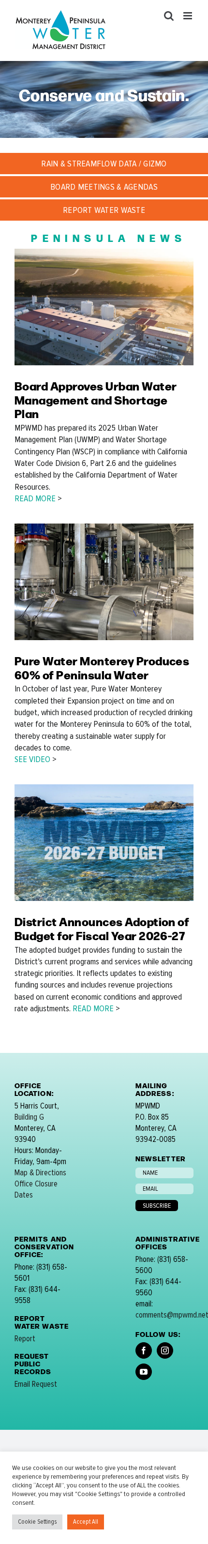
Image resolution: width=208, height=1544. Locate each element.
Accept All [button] (85, 1522)
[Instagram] (165, 1350)
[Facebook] (143, 1350)
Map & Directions (40, 1173)
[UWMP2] (104, 252)
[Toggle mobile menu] (188, 16)
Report (25, 1339)
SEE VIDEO (32, 759)
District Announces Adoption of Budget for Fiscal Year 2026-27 (102, 928)
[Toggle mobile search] (169, 16)
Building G (29, 1117)
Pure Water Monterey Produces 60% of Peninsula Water (102, 667)
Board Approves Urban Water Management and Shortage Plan (96, 399)
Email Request (36, 1384)
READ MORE (35, 498)
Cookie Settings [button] (37, 1522)
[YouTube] (143, 1372)
